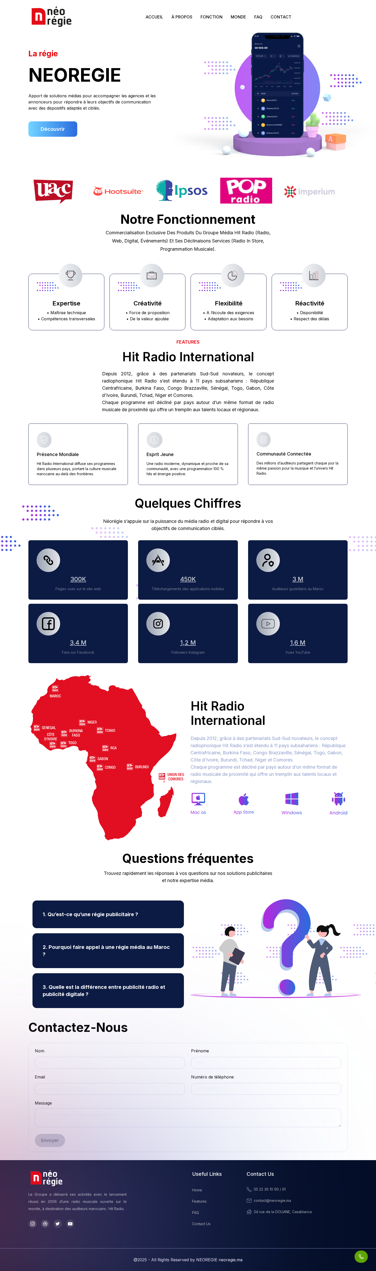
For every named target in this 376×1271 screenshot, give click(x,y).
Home (197, 1190)
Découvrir (53, 129)
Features (199, 1201)
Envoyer (50, 1140)
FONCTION (212, 16)
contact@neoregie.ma (272, 1200)
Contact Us (201, 1224)
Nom (39, 1050)
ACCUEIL (154, 16)
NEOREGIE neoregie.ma (219, 1259)
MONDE (238, 16)
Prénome (200, 1050)
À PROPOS (181, 16)
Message (43, 1103)
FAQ (258, 16)
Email (40, 1076)
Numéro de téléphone (212, 1076)
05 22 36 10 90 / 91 (270, 1189)
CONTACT (281, 16)
